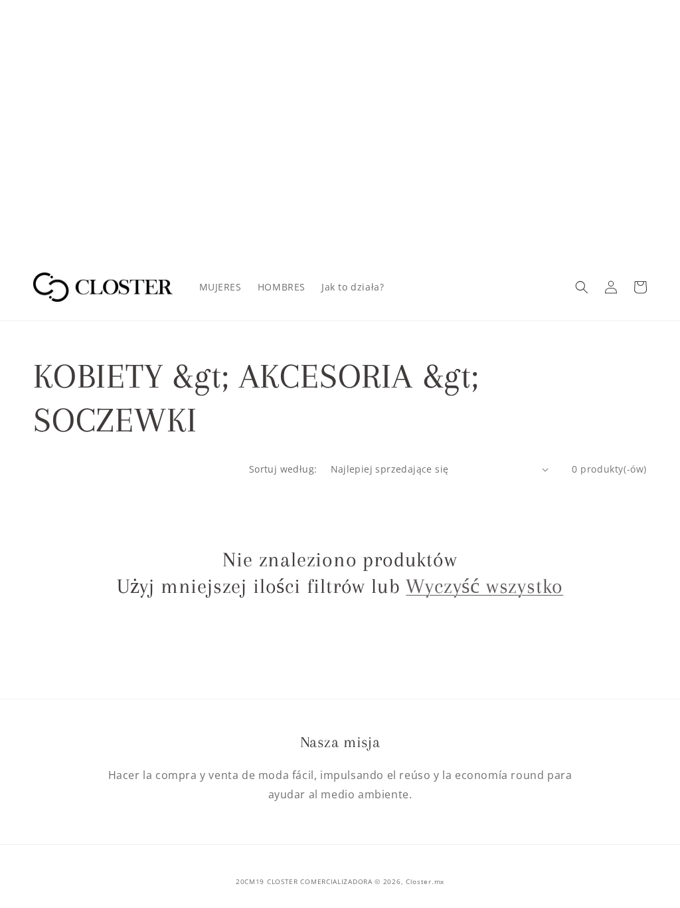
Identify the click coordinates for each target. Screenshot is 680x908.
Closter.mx (425, 881)
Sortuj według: (283, 469)
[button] (581, 287)
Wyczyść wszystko (484, 586)
